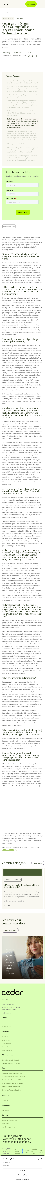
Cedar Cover (6, 1040)
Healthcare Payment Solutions (11, 1090)
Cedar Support (6, 1043)
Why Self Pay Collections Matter (12, 1080)
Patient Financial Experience (11, 1086)
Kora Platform (6, 1047)
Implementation (7, 1050)
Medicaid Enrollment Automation (12, 1073)
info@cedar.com (7, 1013)
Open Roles (5, 1123)
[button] (40, 4)
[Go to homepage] (6, 4)
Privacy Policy (27, 1151)
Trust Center (41, 1151)
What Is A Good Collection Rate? (12, 1083)
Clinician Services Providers (11, 1063)
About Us (5, 1100)
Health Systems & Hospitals (10, 1060)
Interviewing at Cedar (9, 1127)
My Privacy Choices (17, 1151)
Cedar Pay (5, 1037)
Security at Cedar (34, 1151)
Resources (5, 1110)
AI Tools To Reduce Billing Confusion (14, 1076)
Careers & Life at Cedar (9, 1120)
